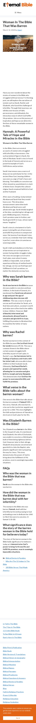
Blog (4, 688)
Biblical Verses (8, 685)
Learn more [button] (7, 713)
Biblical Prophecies (10, 675)
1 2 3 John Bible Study (11, 631)
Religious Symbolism (11, 702)
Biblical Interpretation (11, 661)
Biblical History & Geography (14, 658)
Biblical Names (8, 668)
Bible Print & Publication (12, 648)
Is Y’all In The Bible (10, 624)
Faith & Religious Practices (13, 692)
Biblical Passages (9, 671)
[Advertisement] (18, 73)
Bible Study (7, 651)
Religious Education (10, 699)
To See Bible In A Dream (12, 634)
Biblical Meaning (9, 665)
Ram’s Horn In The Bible (12, 637)
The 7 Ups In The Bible (11, 627)
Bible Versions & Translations (14, 654)
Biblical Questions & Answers (14, 678)
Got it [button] (18, 718)
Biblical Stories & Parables (16, 558)
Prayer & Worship (10, 695)
